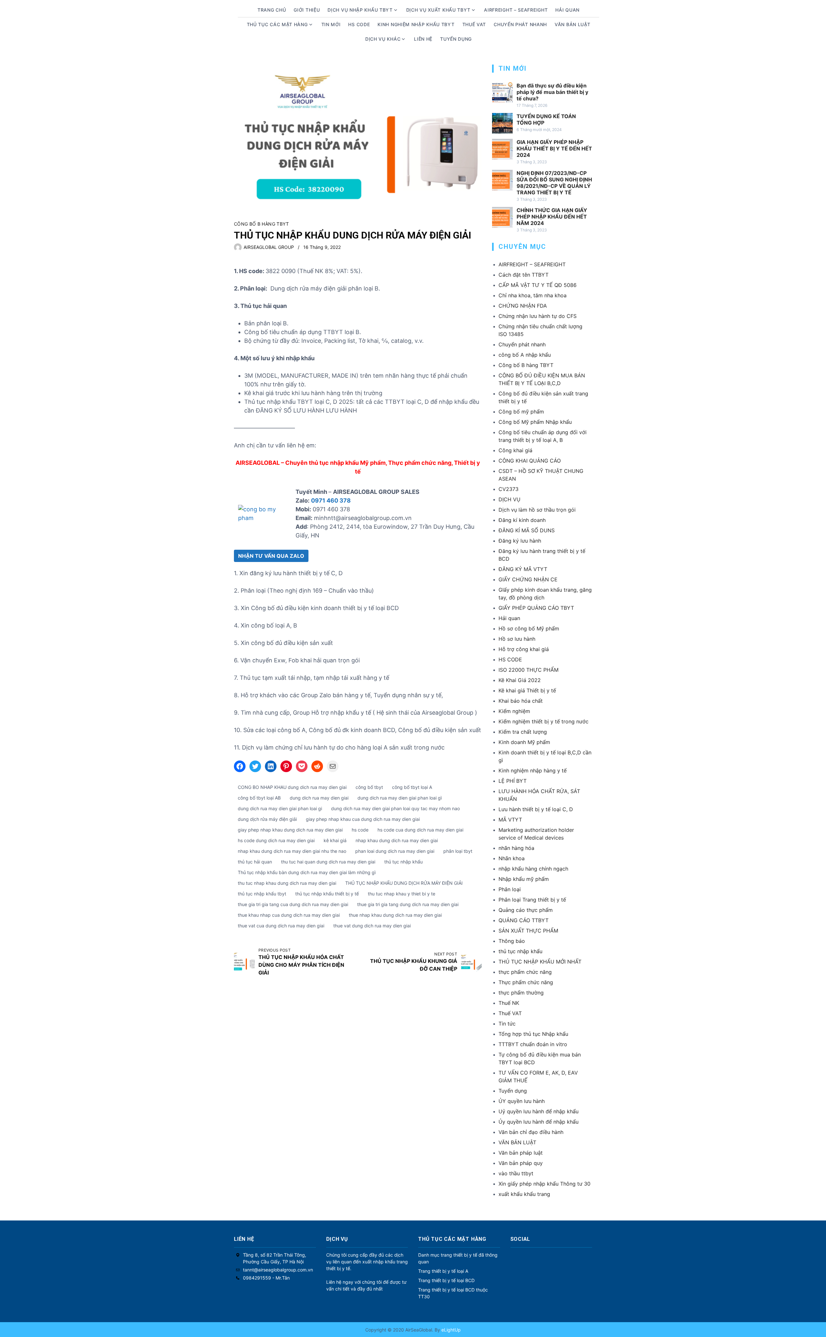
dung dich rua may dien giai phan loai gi (280, 808)
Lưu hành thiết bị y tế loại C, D (536, 809)
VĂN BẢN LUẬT (517, 1142)
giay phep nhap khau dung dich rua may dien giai (290, 829)
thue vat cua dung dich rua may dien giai (281, 925)
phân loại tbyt (457, 851)
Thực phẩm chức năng (526, 982)
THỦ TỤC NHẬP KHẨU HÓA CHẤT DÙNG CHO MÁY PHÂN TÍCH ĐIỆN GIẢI (301, 965)
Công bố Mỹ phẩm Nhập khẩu (535, 422)
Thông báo (512, 941)
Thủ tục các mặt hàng (277, 24)
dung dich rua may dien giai (319, 798)
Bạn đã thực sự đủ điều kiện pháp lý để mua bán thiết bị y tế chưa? (552, 92)
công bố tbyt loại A (412, 787)
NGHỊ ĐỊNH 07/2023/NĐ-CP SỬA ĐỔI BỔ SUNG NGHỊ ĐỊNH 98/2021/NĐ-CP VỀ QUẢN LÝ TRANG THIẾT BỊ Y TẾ (554, 183)
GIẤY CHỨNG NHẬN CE (528, 579)
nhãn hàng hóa (516, 848)
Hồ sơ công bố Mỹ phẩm (529, 628)
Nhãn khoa (512, 858)
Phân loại (510, 889)
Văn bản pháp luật (521, 1152)
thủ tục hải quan (255, 861)
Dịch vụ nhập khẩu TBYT (359, 10)
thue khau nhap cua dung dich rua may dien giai (289, 915)
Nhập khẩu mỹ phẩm (524, 879)
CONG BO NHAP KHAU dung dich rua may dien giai (292, 787)
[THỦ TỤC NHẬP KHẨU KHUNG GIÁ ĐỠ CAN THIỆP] (471, 962)
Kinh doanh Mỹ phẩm (524, 742)
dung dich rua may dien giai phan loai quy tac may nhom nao (395, 808)
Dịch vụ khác (382, 39)
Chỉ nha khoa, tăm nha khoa (533, 295)
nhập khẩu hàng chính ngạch (533, 868)
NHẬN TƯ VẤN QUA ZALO (271, 556)
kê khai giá (335, 840)
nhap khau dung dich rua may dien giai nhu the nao (292, 851)
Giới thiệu (307, 10)
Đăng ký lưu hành (520, 540)
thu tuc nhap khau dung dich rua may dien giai (287, 883)
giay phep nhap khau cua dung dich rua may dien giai (363, 819)
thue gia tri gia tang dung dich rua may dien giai (407, 904)
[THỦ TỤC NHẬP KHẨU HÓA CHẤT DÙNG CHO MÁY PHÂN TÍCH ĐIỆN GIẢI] (244, 962)
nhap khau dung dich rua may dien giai (397, 840)
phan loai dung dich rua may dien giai (394, 851)
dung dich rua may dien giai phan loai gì (400, 798)
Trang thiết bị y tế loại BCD (446, 1280)
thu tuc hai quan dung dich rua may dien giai (328, 861)
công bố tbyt (369, 787)
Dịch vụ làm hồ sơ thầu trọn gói (537, 509)
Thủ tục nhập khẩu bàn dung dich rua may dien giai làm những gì (307, 872)
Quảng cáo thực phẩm (526, 910)
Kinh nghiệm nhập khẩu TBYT (416, 24)
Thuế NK (509, 1003)
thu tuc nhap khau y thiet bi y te (401, 893)
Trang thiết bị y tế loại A (443, 1271)
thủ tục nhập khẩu (403, 861)
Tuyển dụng (456, 39)
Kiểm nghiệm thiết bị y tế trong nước (544, 721)
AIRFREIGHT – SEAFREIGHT (516, 10)
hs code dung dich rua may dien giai (276, 840)
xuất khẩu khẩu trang (524, 1194)
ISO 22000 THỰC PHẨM (529, 670)
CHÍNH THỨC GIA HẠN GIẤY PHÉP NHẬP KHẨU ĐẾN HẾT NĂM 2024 (552, 216)
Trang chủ (271, 10)
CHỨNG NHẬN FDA (523, 305)
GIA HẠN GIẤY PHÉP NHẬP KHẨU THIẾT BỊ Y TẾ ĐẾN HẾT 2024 (554, 148)
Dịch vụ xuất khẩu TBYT (438, 10)
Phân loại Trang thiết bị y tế (532, 899)
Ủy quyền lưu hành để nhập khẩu (539, 1121)
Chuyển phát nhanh (520, 24)
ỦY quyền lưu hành (522, 1101)
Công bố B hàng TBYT (261, 224)
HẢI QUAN (567, 10)
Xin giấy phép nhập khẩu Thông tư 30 (544, 1183)
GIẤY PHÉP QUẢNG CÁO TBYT (536, 608)
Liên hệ (423, 39)
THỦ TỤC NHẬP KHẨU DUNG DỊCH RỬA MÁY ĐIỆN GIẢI (404, 883)
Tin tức (507, 1023)
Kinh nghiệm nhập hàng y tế (533, 770)
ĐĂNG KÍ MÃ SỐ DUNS (527, 530)
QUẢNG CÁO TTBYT (524, 920)
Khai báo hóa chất (521, 701)
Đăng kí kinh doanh (522, 520)
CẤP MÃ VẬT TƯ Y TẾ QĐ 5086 (538, 285)
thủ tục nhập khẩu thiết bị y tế (327, 893)
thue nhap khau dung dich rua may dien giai (395, 915)
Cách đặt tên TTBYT (524, 274)
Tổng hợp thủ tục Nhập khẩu (533, 1034)
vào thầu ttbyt (516, 1173)
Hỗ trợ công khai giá (524, 649)
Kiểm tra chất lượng (523, 732)
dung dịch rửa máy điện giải (267, 819)
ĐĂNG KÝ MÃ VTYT (523, 569)
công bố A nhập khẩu (525, 355)
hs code (360, 829)
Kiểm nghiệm (514, 711)
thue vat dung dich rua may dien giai (372, 925)
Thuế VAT (474, 24)
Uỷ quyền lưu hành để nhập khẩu (539, 1111)
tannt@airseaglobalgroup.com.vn (278, 1269)
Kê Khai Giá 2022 (520, 680)
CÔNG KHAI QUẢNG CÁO (530, 460)
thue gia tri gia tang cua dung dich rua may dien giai (293, 904)
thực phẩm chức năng (525, 972)
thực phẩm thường (521, 992)
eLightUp (450, 1329)
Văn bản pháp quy (521, 1163)
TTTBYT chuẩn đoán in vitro (533, 1044)
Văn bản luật (572, 24)
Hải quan (509, 618)
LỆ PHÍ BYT (513, 781)
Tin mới (331, 24)
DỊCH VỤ (509, 499)
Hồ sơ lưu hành (517, 639)
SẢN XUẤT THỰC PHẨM (528, 930)
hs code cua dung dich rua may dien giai (420, 829)
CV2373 (509, 489)
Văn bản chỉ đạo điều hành (531, 1132)
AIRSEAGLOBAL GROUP (269, 247)
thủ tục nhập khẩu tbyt (262, 893)
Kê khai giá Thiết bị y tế (527, 690)
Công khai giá (515, 450)
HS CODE (359, 24)
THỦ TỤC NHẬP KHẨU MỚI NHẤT (540, 961)
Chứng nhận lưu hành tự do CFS (538, 316)
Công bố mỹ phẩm (521, 411)
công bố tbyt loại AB (259, 798)
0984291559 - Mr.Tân (266, 1278)
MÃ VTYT (510, 819)
